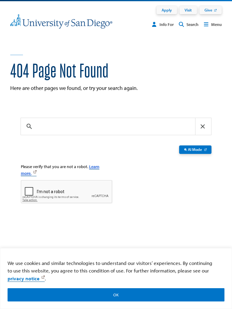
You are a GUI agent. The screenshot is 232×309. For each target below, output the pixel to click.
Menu (216, 24)
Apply (167, 10)
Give (208, 10)
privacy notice (24, 278)
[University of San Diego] (61, 25)
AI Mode (195, 149)
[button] (203, 126)
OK (116, 295)
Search (192, 24)
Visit (188, 10)
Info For (167, 24)
